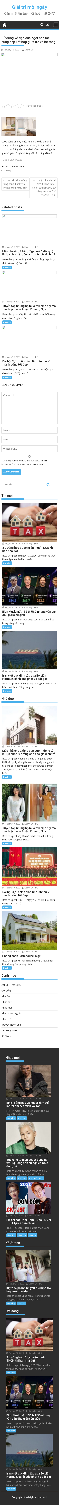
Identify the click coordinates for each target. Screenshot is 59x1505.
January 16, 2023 (16, 1283)
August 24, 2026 (12, 671)
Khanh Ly (29, 49)
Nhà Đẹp (8, 170)
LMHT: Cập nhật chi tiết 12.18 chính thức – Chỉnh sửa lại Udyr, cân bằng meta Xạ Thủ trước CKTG (43, 187)
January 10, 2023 (16, 1155)
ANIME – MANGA (10, 984)
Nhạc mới (6, 1007)
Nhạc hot (6, 1001)
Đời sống (7, 563)
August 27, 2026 (12, 543)
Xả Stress (6, 1036)
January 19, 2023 (12, 247)
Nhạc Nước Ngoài (11, 1013)
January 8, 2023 (16, 1215)
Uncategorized (9, 1030)
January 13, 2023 (16, 1098)
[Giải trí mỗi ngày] (4, 24)
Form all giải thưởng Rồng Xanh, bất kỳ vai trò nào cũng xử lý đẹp (15, 184)
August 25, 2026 (12, 607)
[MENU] (55, 25)
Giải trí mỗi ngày (29, 7)
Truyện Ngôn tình (11, 1024)
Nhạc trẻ (6, 1019)
